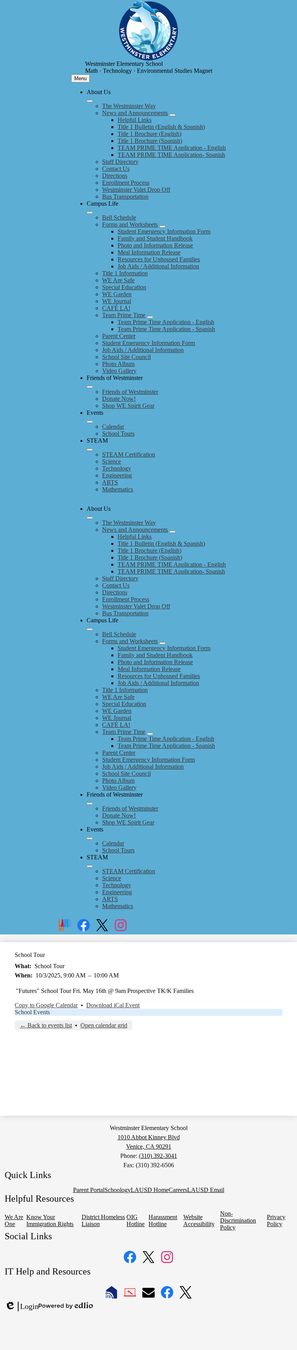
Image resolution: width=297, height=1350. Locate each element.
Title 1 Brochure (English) (149, 134)
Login (22, 1306)
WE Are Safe (118, 280)
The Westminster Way (129, 106)
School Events (32, 1012)
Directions (114, 175)
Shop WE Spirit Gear (128, 405)
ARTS (110, 482)
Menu (80, 78)
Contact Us (116, 168)
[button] (90, 518)
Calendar (113, 426)
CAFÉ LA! (116, 308)
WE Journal (116, 301)
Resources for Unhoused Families (159, 259)
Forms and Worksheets (130, 224)
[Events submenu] (90, 422)
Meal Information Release (149, 252)
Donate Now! (119, 398)
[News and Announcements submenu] (172, 115)
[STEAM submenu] (90, 449)
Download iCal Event (113, 1005)
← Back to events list (46, 1025)
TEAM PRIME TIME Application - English (172, 147)
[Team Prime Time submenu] (150, 317)
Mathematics (117, 489)
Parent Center (118, 336)
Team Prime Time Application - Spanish (166, 329)
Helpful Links (135, 120)
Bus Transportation (125, 196)
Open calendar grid (103, 1025)
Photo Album (118, 364)
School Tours (118, 433)
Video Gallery (119, 371)
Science (111, 461)
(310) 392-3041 (158, 1155)
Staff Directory (120, 161)
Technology (116, 468)
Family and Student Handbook (155, 238)
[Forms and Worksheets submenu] (162, 226)
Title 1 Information (125, 273)
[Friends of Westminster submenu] (90, 387)
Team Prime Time (123, 315)
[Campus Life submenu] (90, 212)
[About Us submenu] (90, 101)
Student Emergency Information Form (164, 231)
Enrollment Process (125, 182)
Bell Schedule (119, 217)
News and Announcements (135, 113)
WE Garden (116, 294)
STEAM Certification (128, 454)
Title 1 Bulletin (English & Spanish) (161, 127)
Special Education (124, 287)
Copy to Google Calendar (46, 1005)
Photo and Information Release (155, 245)
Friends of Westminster (130, 391)
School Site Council (126, 357)
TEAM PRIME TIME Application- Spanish (171, 154)
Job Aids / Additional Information (158, 266)
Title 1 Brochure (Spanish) (150, 140)
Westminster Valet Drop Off (136, 189)
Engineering (117, 475)
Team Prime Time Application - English (166, 322)
